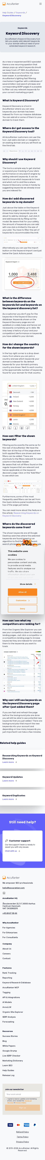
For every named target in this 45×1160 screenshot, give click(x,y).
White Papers (8, 1046)
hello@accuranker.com (13, 888)
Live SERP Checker (11, 1056)
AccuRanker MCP (10, 987)
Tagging (6, 992)
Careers (6, 953)
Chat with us (11, 851)
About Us (6, 949)
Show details (26, 584)
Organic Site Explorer (12, 1012)
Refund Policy (22, 1132)
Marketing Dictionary (12, 1060)
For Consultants (10, 937)
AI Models (7, 1002)
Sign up (22, 1108)
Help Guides (7, 12)
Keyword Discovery (11, 15)
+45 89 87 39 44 (9, 913)
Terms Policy (22, 1137)
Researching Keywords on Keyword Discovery (20, 514)
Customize (21, 600)
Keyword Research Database (16, 982)
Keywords (20, 12)
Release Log (8, 1075)
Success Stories (10, 1036)
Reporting (7, 978)
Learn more (8, 762)
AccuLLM (6, 1007)
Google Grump (9, 1051)
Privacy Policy (20, 1103)
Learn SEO (7, 1065)
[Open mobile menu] (40, 4)
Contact (6, 958)
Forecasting (8, 1022)
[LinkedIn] (4, 893)
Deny (22, 608)
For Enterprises (9, 932)
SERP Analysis (9, 1017)
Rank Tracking (9, 973)
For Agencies (8, 927)
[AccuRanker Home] (10, 4)
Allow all (22, 592)
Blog (4, 1041)
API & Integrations (11, 997)
